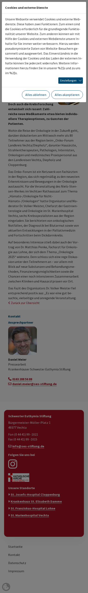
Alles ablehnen (35, 95)
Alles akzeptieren (67, 95)
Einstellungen (68, 80)
